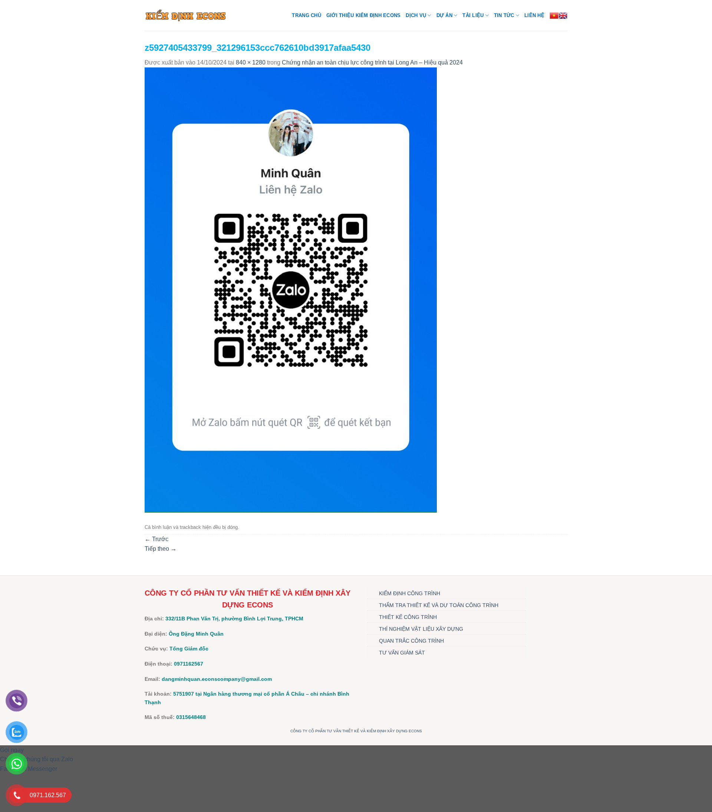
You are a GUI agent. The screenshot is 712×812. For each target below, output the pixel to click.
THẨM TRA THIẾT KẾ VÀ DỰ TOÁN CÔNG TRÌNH (438, 605)
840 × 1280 (251, 62)
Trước (156, 539)
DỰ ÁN (444, 15)
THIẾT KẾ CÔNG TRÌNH (408, 617)
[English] (562, 15)
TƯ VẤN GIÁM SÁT (402, 653)
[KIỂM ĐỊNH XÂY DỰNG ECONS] (186, 15)
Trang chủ (306, 15)
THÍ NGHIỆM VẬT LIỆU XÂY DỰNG (421, 629)
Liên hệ (534, 15)
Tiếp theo (161, 549)
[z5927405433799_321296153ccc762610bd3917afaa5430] (291, 289)
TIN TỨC (504, 15)
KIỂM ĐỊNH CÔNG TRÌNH (409, 593)
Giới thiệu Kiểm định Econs (363, 15)
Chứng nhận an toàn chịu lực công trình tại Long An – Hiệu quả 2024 (372, 62)
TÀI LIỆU (473, 15)
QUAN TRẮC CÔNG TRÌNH (411, 641)
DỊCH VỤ (416, 15)
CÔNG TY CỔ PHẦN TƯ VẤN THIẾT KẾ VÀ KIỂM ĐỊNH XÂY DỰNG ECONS (356, 731)
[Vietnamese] (554, 15)
